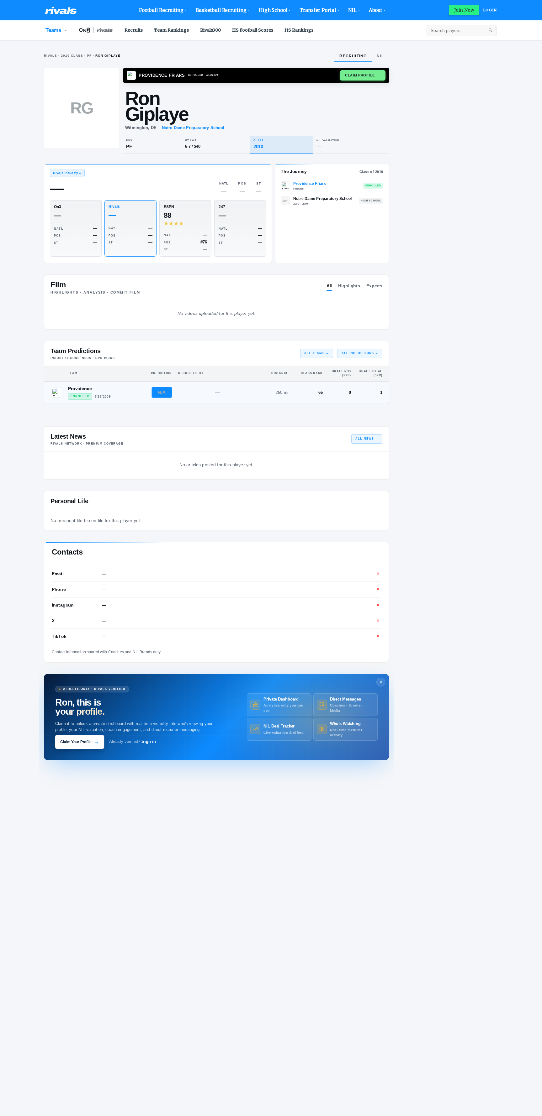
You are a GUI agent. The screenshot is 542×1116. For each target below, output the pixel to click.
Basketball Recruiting (221, 10)
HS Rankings (298, 30)
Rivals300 (210, 30)
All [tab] (329, 285)
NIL (352, 10)
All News (366, 438)
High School (273, 10)
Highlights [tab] (349, 285)
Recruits (134, 30)
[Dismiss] (380, 682)
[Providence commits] (56, 393)
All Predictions (360, 353)
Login (490, 10)
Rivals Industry (67, 173)
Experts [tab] (374, 285)
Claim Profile (362, 75)
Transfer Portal (318, 10)
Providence (80, 388)
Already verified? (132, 741)
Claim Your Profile (79, 741)
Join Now (464, 10)
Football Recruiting (161, 10)
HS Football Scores (252, 30)
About (376, 10)
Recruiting (353, 56)
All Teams (316, 353)
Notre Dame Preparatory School (193, 127)
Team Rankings (171, 30)
